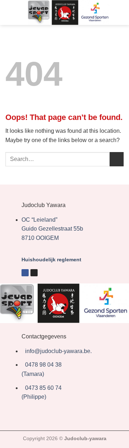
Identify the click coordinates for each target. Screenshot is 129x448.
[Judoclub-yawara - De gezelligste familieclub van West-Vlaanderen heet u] (68, 12)
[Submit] (117, 159)
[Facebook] (25, 272)
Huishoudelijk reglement (51, 259)
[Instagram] (34, 272)
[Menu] (9, 12)
